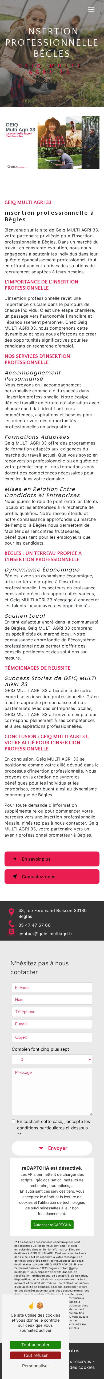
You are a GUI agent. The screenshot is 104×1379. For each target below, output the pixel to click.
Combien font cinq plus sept (40, 1049)
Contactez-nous (38, 876)
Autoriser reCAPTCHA (52, 1224)
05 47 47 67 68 (34, 925)
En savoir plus (36, 859)
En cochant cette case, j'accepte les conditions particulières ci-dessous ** (53, 1128)
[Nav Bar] (91, 9)
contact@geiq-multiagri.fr (45, 933)
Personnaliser (35, 1365)
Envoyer (57, 1148)
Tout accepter (35, 1344)
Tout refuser (35, 1355)
